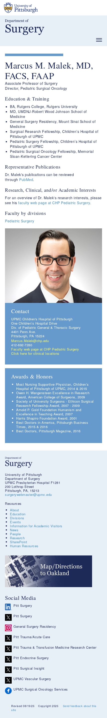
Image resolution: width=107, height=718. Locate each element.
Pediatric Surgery (19, 220)
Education (18, 514)
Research (17, 538)
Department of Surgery (24, 27)
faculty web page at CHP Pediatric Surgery (54, 202)
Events (15, 522)
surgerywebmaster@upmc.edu (28, 494)
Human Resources (24, 545)
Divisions (17, 518)
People (15, 534)
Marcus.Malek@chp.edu (30, 340)
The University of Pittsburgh (40, 7)
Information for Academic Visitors (36, 526)
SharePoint (18, 541)
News (14, 530)
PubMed (26, 179)
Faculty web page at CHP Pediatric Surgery (45, 349)
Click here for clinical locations (35, 353)
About (14, 510)
